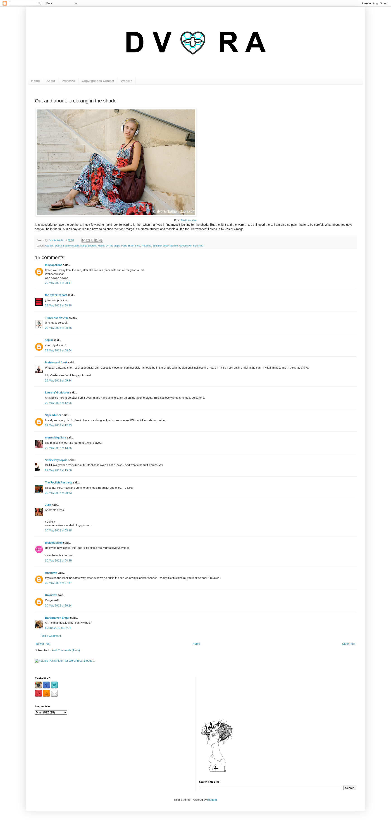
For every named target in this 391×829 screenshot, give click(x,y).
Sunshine (198, 245)
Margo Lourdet (88, 245)
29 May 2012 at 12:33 (58, 425)
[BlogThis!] (88, 240)
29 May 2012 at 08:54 (58, 350)
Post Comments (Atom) (66, 650)
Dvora (58, 245)
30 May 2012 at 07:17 (58, 583)
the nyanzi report (56, 295)
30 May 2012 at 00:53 (58, 493)
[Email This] (83, 240)
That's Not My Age (57, 317)
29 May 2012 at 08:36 (58, 327)
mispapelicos (53, 265)
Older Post (348, 643)
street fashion (170, 245)
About (51, 81)
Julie (48, 505)
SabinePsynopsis (56, 460)
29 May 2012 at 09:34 (58, 380)
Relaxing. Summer (152, 245)
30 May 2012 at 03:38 (58, 530)
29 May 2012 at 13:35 (58, 448)
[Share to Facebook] (96, 240)
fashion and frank (56, 362)
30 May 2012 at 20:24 (58, 605)
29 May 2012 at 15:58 (58, 470)
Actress (49, 245)
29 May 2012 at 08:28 (58, 305)
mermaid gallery (55, 437)
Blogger (212, 799)
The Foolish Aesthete (58, 482)
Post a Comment (51, 635)
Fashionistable (189, 220)
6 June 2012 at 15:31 (58, 628)
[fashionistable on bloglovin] (217, 771)
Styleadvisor (53, 415)
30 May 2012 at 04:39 (58, 560)
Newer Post (43, 643)
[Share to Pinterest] (101, 240)
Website (126, 81)
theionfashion (53, 542)
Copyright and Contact (98, 81)
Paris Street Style (130, 245)
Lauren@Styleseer (57, 392)
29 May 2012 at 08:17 (58, 282)
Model (101, 245)
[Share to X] (92, 240)
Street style (185, 245)
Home (35, 81)
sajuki (49, 340)
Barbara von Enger (57, 617)
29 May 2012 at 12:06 (58, 403)
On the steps (113, 245)
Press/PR (68, 81)
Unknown (51, 572)
